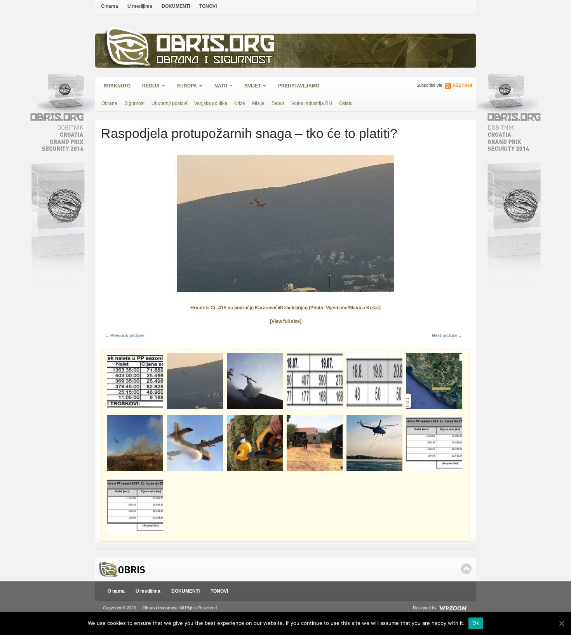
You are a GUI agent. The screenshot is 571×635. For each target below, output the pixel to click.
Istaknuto (117, 86)
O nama (109, 6)
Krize (239, 103)
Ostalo (346, 103)
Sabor (278, 103)
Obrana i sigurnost (214, 61)
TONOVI (208, 6)
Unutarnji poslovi (169, 103)
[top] (466, 568)
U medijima (139, 6)
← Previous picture (124, 335)
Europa (184, 86)
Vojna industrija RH (311, 103)
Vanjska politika (210, 103)
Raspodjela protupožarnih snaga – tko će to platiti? (249, 133)
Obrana (109, 103)
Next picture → (447, 335)
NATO (218, 86)
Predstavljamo (298, 86)
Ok (475, 623)
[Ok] (561, 623)
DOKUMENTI (176, 6)
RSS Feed (462, 85)
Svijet (250, 86)
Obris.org (216, 46)
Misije (258, 103)
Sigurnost (134, 103)
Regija (148, 86)
